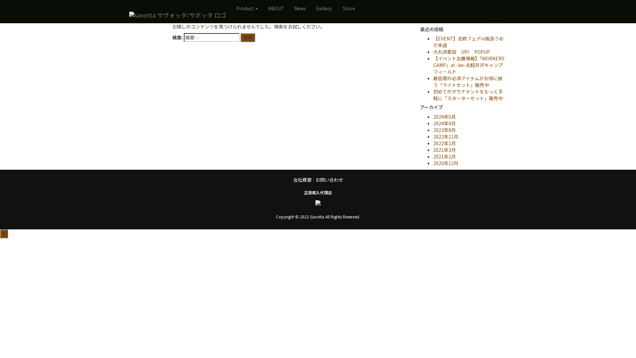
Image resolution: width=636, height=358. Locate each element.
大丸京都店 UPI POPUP (461, 51)
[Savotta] (177, 15)
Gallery (324, 8)
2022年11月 (445, 136)
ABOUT (276, 8)
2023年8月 (444, 130)
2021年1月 (444, 156)
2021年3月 (444, 150)
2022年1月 (444, 143)
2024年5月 (444, 116)
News (300, 8)
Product (245, 8)
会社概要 (302, 179)
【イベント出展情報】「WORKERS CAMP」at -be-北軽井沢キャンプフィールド (468, 65)
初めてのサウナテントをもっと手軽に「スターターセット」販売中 (468, 94)
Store (349, 8)
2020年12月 (445, 163)
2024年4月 (444, 123)
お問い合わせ (329, 179)
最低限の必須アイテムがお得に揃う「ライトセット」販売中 (468, 81)
